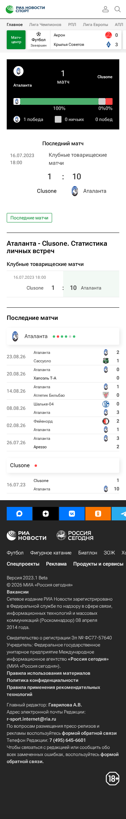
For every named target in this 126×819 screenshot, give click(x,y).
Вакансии (18, 592)
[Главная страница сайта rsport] (40, 9)
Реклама (56, 564)
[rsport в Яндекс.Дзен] (45, 513)
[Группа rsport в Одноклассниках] (98, 513)
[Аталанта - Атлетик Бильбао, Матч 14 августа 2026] (66, 336)
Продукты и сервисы (98, 564)
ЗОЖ (109, 553)
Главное (15, 24)
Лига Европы (95, 24)
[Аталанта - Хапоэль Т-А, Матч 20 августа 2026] (70, 336)
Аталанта (22, 85)
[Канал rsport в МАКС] (19, 513)
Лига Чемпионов (45, 24)
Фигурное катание (51, 553)
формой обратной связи (89, 733)
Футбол (15, 553)
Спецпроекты (23, 564)
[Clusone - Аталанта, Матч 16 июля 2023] (36, 465)
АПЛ (119, 24)
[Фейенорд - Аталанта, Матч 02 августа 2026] (58, 336)
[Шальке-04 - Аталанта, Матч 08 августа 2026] (62, 336)
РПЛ (72, 24)
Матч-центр (16, 39)
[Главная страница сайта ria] (7, 9)
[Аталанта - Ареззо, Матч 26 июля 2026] (54, 336)
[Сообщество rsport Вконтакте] (72, 513)
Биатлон (87, 553)
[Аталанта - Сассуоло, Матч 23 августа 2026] (74, 336)
